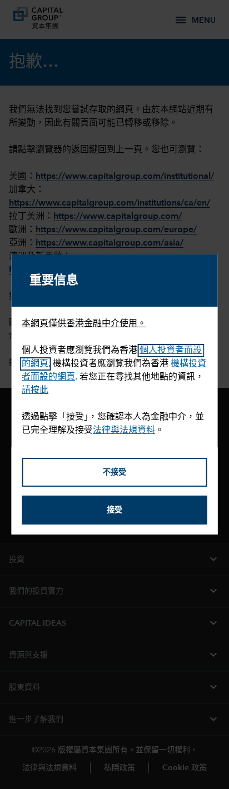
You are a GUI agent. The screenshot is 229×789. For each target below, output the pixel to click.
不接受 (114, 472)
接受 (114, 510)
